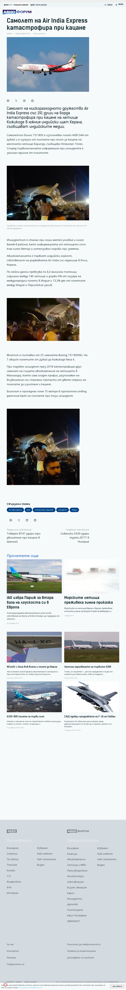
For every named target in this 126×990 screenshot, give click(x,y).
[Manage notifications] (5, 985)
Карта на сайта (30, 982)
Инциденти (74, 898)
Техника (12, 864)
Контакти (13, 950)
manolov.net (113, 982)
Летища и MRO (76, 865)
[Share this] (8, 100)
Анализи (72, 853)
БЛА (9, 887)
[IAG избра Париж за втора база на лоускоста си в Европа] (34, 591)
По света (12, 859)
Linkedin (18, 982)
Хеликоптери (75, 876)
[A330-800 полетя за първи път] (34, 705)
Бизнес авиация (77, 887)
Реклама (11, 957)
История (12, 893)
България (12, 848)
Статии (12, 853)
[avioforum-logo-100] (17, 12)
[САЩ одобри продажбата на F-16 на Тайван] (91, 706)
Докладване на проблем (80, 957)
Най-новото (44, 853)
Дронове (72, 904)
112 (9, 876)
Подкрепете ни (15, 964)
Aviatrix (9, 34)
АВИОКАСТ (73, 921)
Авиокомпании (76, 859)
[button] (105, 5)
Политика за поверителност (84, 944)
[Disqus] (63, 773)
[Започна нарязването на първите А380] (91, 655)
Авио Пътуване (77, 915)
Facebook (10, 982)
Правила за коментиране (81, 950)
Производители (77, 870)
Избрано (42, 848)
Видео (40, 864)
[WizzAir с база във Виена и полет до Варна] (34, 655)
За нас (10, 944)
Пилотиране (75, 909)
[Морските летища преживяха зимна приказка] (91, 591)
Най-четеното (46, 859)
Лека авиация (75, 881)
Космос (11, 870)
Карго (70, 893)
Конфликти (14, 881)
